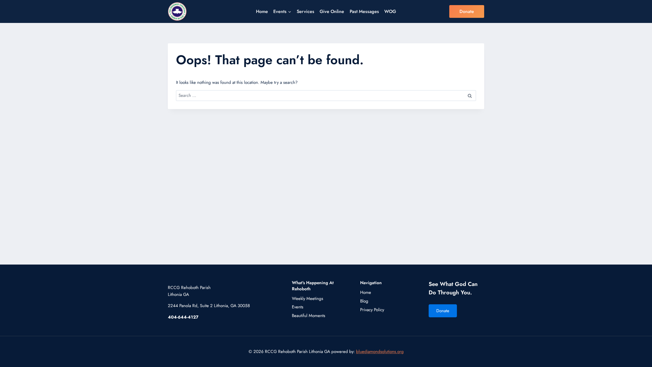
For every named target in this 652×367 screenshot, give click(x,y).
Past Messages (364, 11)
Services (305, 11)
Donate (466, 11)
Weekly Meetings (307, 298)
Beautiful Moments (308, 315)
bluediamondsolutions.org (380, 351)
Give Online (332, 11)
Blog (364, 301)
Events (297, 307)
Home (262, 11)
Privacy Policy (372, 310)
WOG (390, 11)
